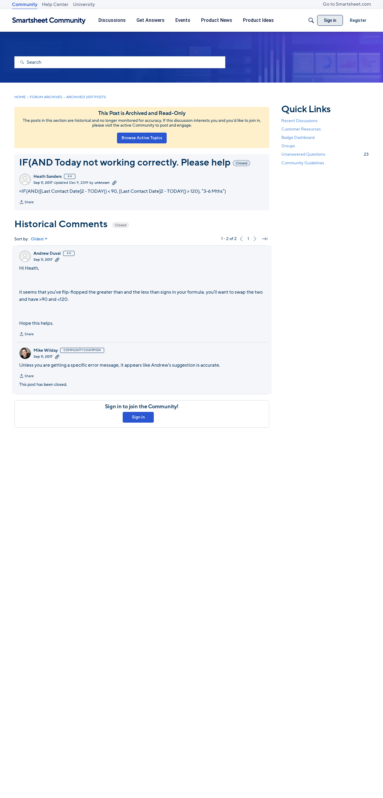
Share (26, 203)
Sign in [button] (138, 417)
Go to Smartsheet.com (347, 4)
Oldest (37, 239)
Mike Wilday (46, 350)
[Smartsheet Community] (49, 20)
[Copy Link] (114, 182)
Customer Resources (301, 129)
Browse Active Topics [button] (141, 138)
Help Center (55, 4)
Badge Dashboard (297, 137)
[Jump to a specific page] (264, 239)
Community (24, 4)
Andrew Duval (47, 253)
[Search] (311, 20)
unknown (102, 182)
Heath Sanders (48, 176)
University (84, 4)
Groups (288, 146)
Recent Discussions (299, 121)
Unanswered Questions (325, 154)
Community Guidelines (302, 163)
